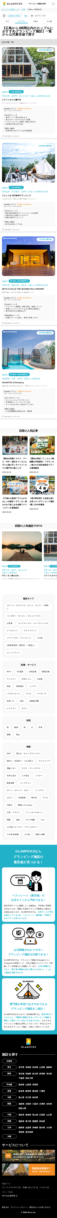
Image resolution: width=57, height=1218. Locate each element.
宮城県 (28, 1067)
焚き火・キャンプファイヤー (28, 753)
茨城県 (28, 1074)
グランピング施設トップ (10, 9)
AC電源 (20, 672)
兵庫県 (42, 1104)
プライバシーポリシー (19, 1207)
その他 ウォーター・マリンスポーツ (22, 827)
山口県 (49, 1115)
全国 (23, 9)
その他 (40, 638)
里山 (18, 734)
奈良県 (49, 1104)
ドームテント (12, 630)
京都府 (28, 1104)
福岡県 (21, 1127)
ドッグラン (39, 790)
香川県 (28, 1121)
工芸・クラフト (13, 812)
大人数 (49, 21)
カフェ (24, 708)
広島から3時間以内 (35, 9)
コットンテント (13, 653)
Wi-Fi (9, 672)
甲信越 (9, 1084)
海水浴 (34, 798)
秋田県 (35, 1067)
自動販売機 (34, 701)
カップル (21, 21)
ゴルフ (9, 798)
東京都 (21, 1074)
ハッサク (43, 1187)
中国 (9, 1115)
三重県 (42, 1091)
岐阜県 (21, 1091)
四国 (9, 1121)
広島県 (42, 1115)
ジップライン (25, 783)
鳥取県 (21, 1115)
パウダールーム (13, 694)
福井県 (35, 1097)
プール (28, 694)
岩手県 (21, 1067)
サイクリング (44, 761)
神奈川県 (29, 1078)
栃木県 (35, 1074)
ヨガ (42, 820)
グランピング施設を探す (37, 4)
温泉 (9, 686)
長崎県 (35, 1127)
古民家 (9, 623)
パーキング (41, 694)
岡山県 (35, 1115)
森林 (16, 727)
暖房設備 (46, 672)
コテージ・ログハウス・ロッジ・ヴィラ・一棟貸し (27, 607)
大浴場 (40, 679)
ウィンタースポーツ (34, 812)
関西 (9, 1104)
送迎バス (10, 701)
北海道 (9, 1061)
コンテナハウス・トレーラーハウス (33, 623)
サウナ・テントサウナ (31, 768)
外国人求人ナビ (29, 1187)
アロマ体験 (30, 820)
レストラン (11, 708)
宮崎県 (21, 1132)
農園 (9, 734)
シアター (39, 776)
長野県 (35, 1085)
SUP (9, 753)
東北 (9, 1067)
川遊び (9, 805)
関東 (9, 1073)
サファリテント (30, 630)
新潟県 (21, 1085)
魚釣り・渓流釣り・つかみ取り (20, 761)
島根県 (28, 1115)
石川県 (28, 1097)
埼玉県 (49, 1074)
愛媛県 (35, 1121)
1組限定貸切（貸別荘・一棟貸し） (21, 645)
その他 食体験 (13, 834)
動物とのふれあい (25, 805)
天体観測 (22, 798)
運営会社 (5, 1207)
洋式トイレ (26, 679)
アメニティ (11, 679)
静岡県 (28, 1091)
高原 (40, 727)
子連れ (35, 21)
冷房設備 (32, 672)
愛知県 (35, 1091)
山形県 (42, 1067)
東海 (9, 1091)
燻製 (9, 820)
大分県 (49, 1127)
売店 (22, 701)
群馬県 (42, 1074)
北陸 (9, 1097)
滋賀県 (21, 1104)
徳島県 (21, 1121)
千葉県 (21, 1078)
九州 (9, 1127)
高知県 (42, 1121)
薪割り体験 (40, 834)
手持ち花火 (11, 776)
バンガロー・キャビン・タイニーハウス (24, 616)
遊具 (18, 820)
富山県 (21, 1097)
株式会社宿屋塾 (8, 1195)
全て (7, 21)
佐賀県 (28, 1127)
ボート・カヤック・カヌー (18, 790)
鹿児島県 (29, 1132)
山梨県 (28, 1085)
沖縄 (9, 1136)
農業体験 (10, 783)
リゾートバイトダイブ (10, 1187)
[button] (4, 49)
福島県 (49, 1067)
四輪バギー (11, 768)
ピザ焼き (25, 776)
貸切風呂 (20, 686)
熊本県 (42, 1127)
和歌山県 (22, 1108)
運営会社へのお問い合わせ (39, 1207)
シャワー (33, 686)
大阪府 (35, 1104)
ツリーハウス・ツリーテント (19, 638)
